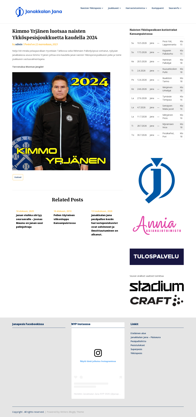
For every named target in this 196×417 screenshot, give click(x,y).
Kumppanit (158, 8)
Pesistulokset (138, 345)
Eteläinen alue (138, 333)
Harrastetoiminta (135, 8)
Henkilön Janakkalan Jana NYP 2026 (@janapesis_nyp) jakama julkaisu (108, 394)
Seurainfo (174, 8)
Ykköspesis (136, 353)
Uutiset (17, 177)
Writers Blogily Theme (72, 411)
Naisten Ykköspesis (91, 8)
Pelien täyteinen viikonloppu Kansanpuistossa (65, 219)
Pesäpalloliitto (138, 341)
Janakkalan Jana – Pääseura (146, 337)
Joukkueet (113, 8)
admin (18, 44)
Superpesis (136, 349)
